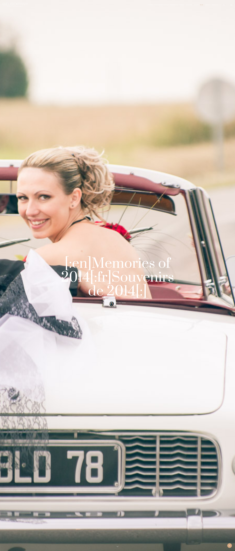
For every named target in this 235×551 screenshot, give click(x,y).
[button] (231, 5)
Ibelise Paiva (120, 303)
